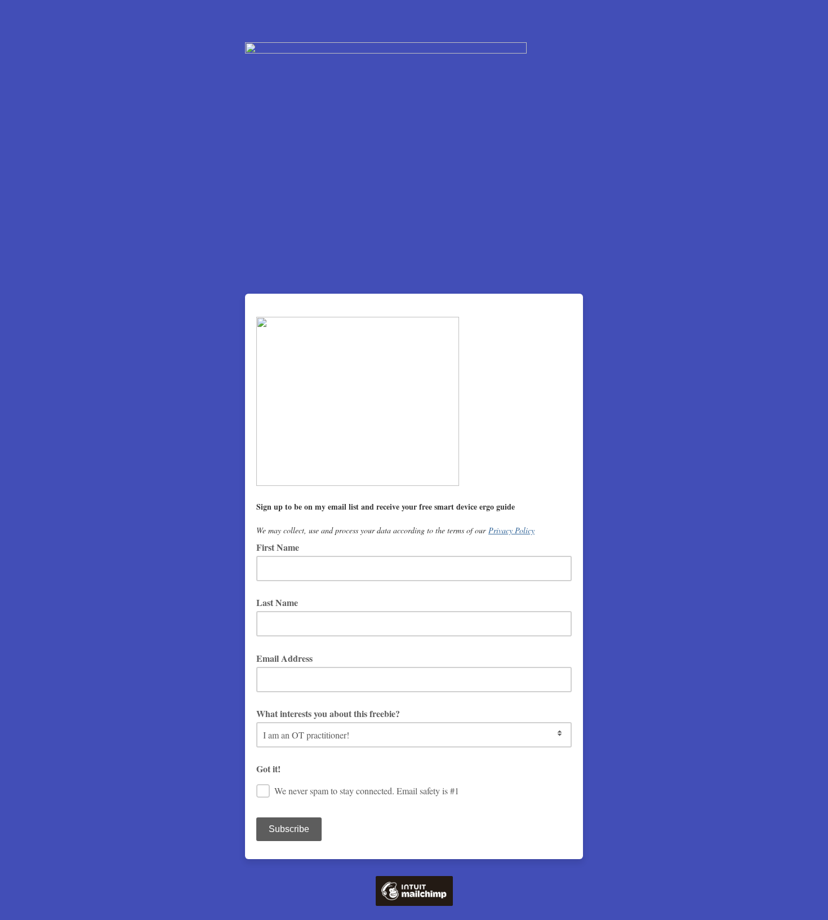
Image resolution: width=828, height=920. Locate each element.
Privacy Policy (511, 530)
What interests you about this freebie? (328, 713)
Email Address (288, 658)
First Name (277, 547)
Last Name (277, 602)
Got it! (268, 768)
